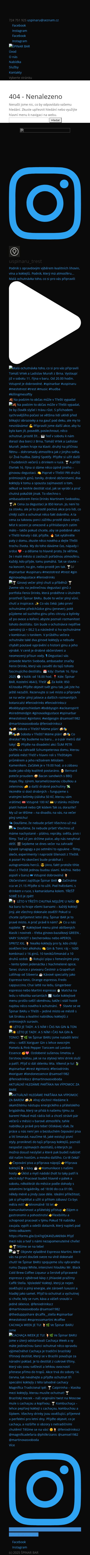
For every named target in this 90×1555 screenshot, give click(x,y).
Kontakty (15, 72)
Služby (14, 67)
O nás (13, 57)
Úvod (12, 51)
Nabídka (15, 62)
